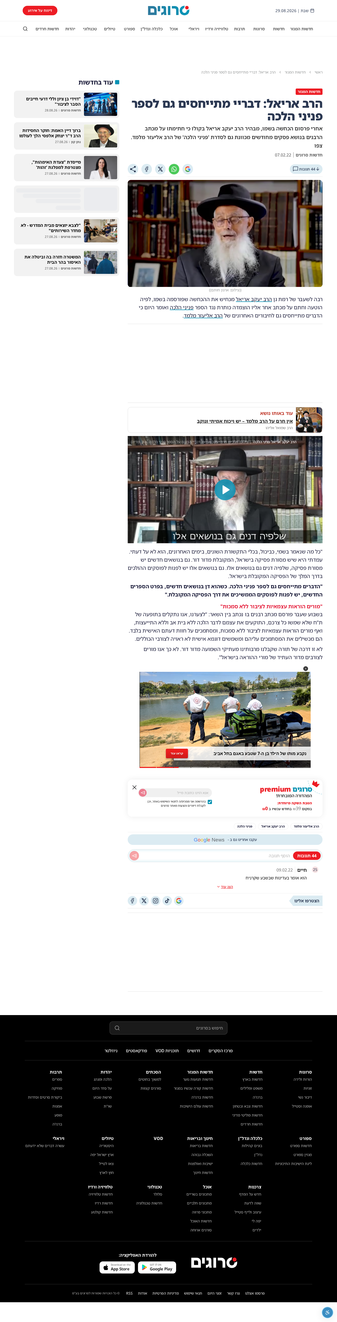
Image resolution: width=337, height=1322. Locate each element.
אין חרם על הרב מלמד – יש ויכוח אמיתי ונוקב (245, 421)
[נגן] (225, 489)
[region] (225, 489)
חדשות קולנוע (102, 1212)
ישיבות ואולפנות (200, 1163)
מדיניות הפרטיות (165, 1293)
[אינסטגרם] (155, 900)
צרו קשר (233, 1293)
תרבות (239, 28)
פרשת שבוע (102, 1097)
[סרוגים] (214, 1262)
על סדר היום (102, 1088)
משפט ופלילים (251, 1088)
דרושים (193, 1051)
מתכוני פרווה (202, 1212)
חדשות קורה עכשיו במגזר (193, 1088)
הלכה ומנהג (103, 1079)
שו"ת (108, 1106)
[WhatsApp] (174, 169)
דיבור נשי (305, 1097)
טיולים (109, 28)
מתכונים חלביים (199, 1203)
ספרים (57, 1079)
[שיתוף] (133, 169)
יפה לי (256, 1220)
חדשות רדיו (104, 1203)
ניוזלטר (111, 1051)
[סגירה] (134, 787)
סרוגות (259, 28)
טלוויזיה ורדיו (216, 28)
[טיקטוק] (167, 900)
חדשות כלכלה (251, 1163)
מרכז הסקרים (221, 1051)
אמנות (57, 1106)
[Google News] (179, 900)
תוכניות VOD (167, 1051)
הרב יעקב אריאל (254, 299)
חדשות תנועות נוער (198, 1079)
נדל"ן (258, 1154)
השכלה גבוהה (202, 1154)
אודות (142, 1293)
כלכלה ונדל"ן (152, 28)
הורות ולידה (303, 1079)
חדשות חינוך (203, 1172)
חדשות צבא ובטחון (247, 1106)
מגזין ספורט (303, 1154)
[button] (305, 668)
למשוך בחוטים (149, 1079)
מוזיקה (57, 1088)
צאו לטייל (106, 1163)
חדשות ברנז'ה (202, 1097)
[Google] (187, 169)
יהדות (70, 28)
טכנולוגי (90, 28)
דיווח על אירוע (40, 10)
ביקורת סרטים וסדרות (45, 1097)
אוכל (174, 28)
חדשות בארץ (252, 1079)
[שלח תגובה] (134, 855)
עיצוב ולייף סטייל (248, 1212)
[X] (160, 169)
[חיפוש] (25, 28)
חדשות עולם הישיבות (196, 1106)
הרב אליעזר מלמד (203, 315)
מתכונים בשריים (199, 1194)
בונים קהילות (252, 1145)
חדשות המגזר (301, 28)
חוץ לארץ (107, 1172)
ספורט (129, 28)
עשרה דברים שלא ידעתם (44, 1145)
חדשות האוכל (201, 1220)
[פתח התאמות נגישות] (327, 1312)
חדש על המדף (250, 1194)
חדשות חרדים (47, 28)
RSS (129, 1293)
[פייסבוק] (132, 900)
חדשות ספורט (301, 1145)
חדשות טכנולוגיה (149, 1203)
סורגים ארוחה (201, 1229)
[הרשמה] (143, 793)
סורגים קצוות (151, 1088)
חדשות (279, 28)
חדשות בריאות (201, 1145)
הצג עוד (227, 886)
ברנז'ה (257, 1097)
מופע (58, 1115)
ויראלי (194, 28)
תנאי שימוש (193, 1293)
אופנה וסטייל (302, 1106)
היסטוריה (106, 1145)
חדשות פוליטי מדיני (247, 1115)
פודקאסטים (136, 1051)
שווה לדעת (252, 1203)
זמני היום (214, 1293)
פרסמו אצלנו (255, 1293)
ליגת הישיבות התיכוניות (293, 1163)
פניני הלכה (182, 307)
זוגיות (308, 1088)
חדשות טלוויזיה (101, 1194)
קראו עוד (177, 753)
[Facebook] (146, 169)
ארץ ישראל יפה (102, 1154)
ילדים (256, 1229)
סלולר (157, 1194)
